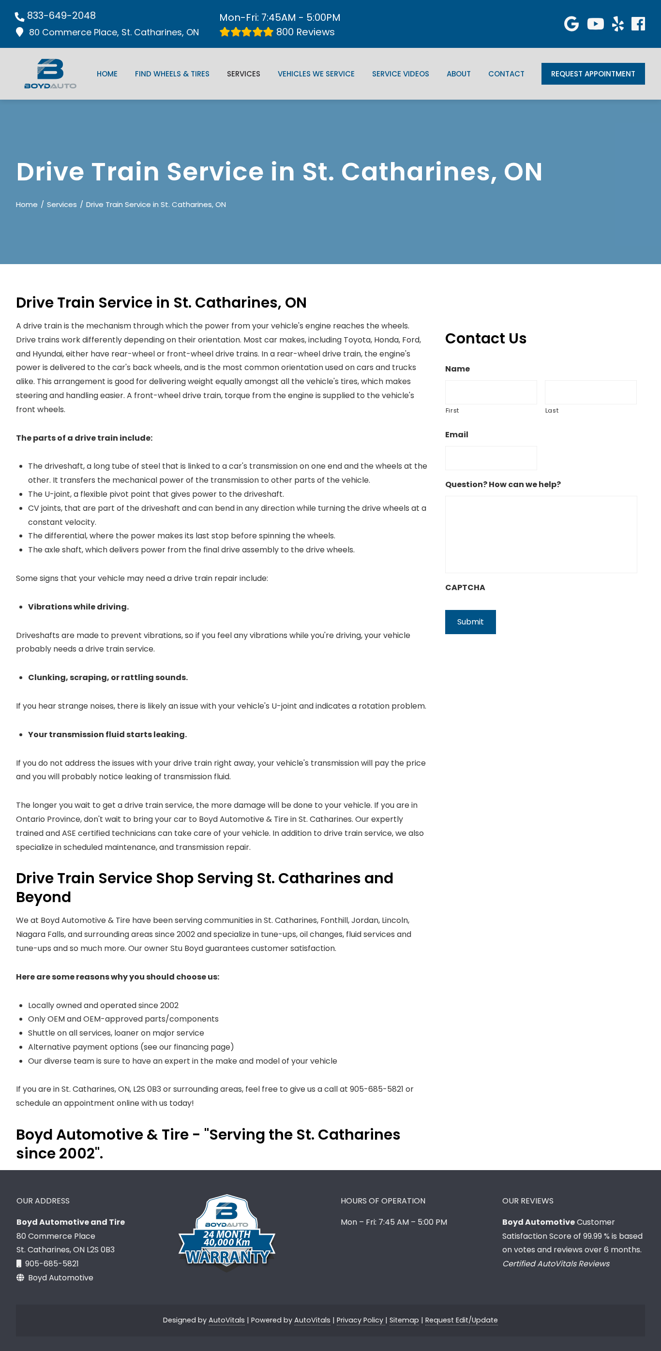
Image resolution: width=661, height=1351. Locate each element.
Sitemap (404, 1320)
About (459, 74)
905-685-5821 (52, 1263)
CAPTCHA (465, 588)
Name (457, 369)
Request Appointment (593, 74)
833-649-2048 (61, 15)
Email (456, 435)
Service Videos (400, 74)
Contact (506, 74)
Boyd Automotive (60, 1277)
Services (243, 74)
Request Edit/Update (461, 1320)
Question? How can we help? (503, 485)
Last (552, 410)
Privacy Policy (361, 1320)
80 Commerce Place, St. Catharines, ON (114, 32)
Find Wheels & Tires (172, 74)
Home (107, 74)
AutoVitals (227, 1320)
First (452, 410)
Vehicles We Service (316, 74)
